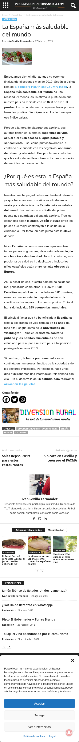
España (64, 428)
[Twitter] (14, 399)
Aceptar (39, 703)
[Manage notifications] (69, 732)
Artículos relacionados (29, 529)
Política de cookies (34, 736)
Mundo (8, 432)
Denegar (40, 715)
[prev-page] (37, 571)
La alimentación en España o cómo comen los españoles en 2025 (39, 560)
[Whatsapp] (22, 399)
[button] (73, 660)
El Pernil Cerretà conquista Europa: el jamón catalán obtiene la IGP (13, 560)
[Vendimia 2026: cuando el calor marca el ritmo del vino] (65, 544)
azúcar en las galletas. (20, 384)
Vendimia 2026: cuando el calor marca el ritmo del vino (63, 558)
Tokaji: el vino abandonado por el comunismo (35, 634)
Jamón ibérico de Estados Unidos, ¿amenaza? (34, 591)
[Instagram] (40, 518)
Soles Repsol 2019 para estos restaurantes (16, 460)
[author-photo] (39, 484)
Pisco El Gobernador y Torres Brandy (28, 619)
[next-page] (42, 571)
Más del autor (56, 529)
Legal (52, 736)
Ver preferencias (39, 727)
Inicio (5, 14)
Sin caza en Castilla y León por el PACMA (60, 458)
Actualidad (17, 14)
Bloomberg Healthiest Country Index (41, 86)
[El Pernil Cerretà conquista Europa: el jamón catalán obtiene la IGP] (14, 545)
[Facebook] (6, 399)
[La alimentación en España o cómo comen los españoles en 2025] (39, 545)
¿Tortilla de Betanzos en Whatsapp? (27, 605)
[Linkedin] (45, 518)
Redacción (8, 610)
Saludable (20, 432)
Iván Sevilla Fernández (19, 41)
